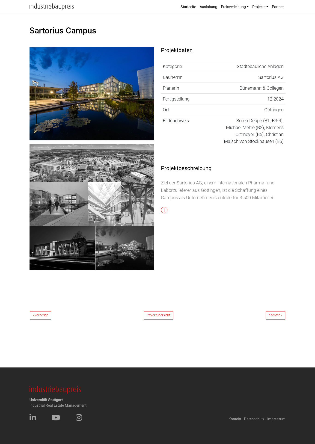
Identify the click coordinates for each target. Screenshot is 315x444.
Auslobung (208, 7)
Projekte (258, 7)
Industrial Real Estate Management (58, 405)
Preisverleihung (233, 7)
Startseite (188, 7)
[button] (223, 191)
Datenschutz (254, 419)
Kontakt (235, 419)
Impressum (276, 419)
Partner (278, 7)
